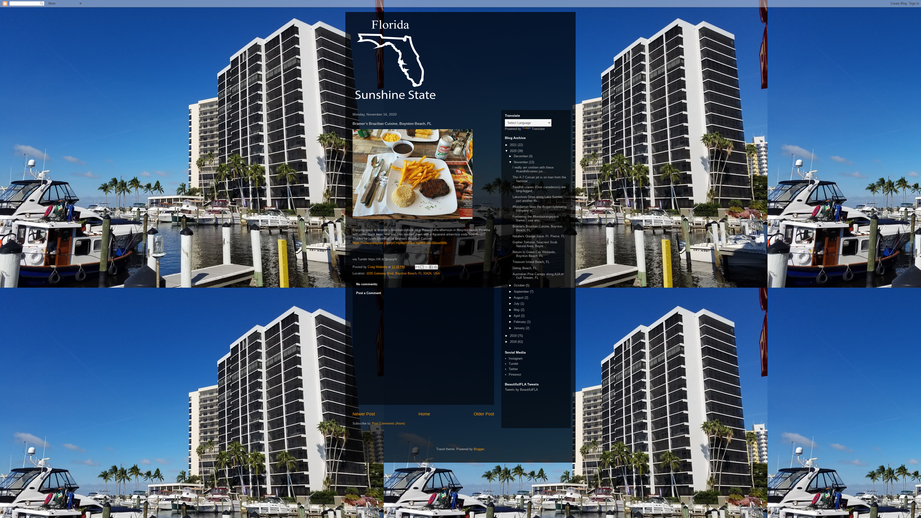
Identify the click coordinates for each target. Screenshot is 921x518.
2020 (514, 151)
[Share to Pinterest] (435, 267)
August (519, 297)
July (517, 303)
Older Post (484, 414)
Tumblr (513, 364)
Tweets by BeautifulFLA (521, 389)
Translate (538, 129)
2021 (514, 145)
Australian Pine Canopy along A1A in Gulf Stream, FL (538, 276)
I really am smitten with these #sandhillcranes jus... (533, 169)
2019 (514, 336)
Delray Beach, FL (525, 268)
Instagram (516, 358)
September (522, 291)
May (517, 310)
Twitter (513, 369)
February (520, 322)
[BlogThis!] (421, 267)
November (521, 162)
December (521, 156)
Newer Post (364, 414)
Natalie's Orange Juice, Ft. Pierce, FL (539, 236)
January (520, 328)
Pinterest (515, 374)
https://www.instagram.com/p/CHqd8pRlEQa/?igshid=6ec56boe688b (400, 243)
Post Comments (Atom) (388, 423)
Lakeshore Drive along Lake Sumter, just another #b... (538, 199)
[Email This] (417, 267)
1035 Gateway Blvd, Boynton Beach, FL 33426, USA (403, 273)
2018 (514, 341)
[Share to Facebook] (431, 267)
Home (424, 414)
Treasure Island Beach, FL (531, 262)
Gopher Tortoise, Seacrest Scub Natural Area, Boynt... (535, 244)
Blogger (479, 449)
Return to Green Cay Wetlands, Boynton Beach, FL (534, 254)
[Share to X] (426, 267)
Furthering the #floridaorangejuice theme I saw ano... (536, 218)
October (520, 285)
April (517, 316)
